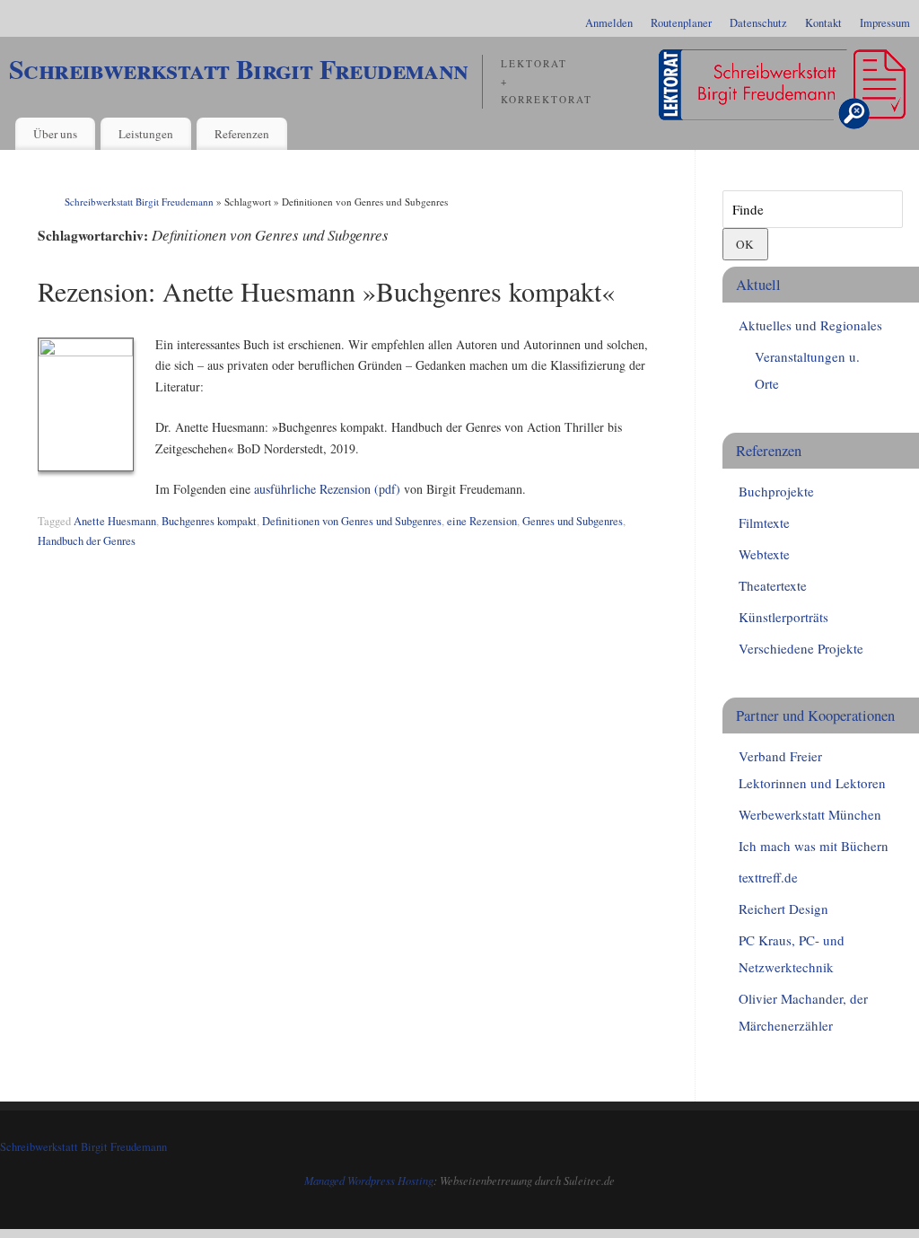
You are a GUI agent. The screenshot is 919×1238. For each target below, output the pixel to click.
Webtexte (764, 554)
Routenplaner (681, 23)
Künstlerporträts (783, 617)
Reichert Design (783, 909)
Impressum (885, 23)
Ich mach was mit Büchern (813, 846)
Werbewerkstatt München (810, 814)
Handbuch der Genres (87, 541)
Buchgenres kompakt (209, 521)
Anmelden (609, 23)
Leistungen (145, 134)
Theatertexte (773, 585)
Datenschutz (758, 23)
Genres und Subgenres (572, 521)
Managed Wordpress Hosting (368, 1180)
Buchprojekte (776, 491)
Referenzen (241, 134)
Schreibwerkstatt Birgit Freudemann (238, 68)
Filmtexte (764, 522)
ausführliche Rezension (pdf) (327, 488)
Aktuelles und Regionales (810, 325)
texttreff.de (768, 877)
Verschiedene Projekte (801, 648)
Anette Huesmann (115, 521)
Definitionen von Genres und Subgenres (352, 521)
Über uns (55, 134)
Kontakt (823, 23)
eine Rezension (482, 521)
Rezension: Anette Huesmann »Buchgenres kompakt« (326, 291)
